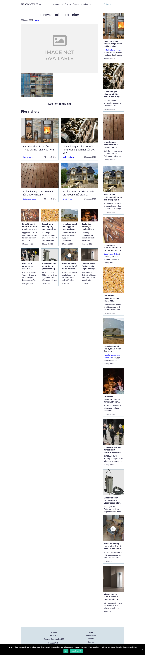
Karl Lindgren (28, 157)
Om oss (68, 4)
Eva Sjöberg (67, 199)
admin (37, 20)
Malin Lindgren (68, 157)
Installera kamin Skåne (112, 50)
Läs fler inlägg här (59, 103)
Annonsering (58, 4)
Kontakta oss (86, 4)
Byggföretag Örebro (111, 254)
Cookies (76, 4)
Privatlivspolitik (76, 651)
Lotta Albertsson (29, 199)
